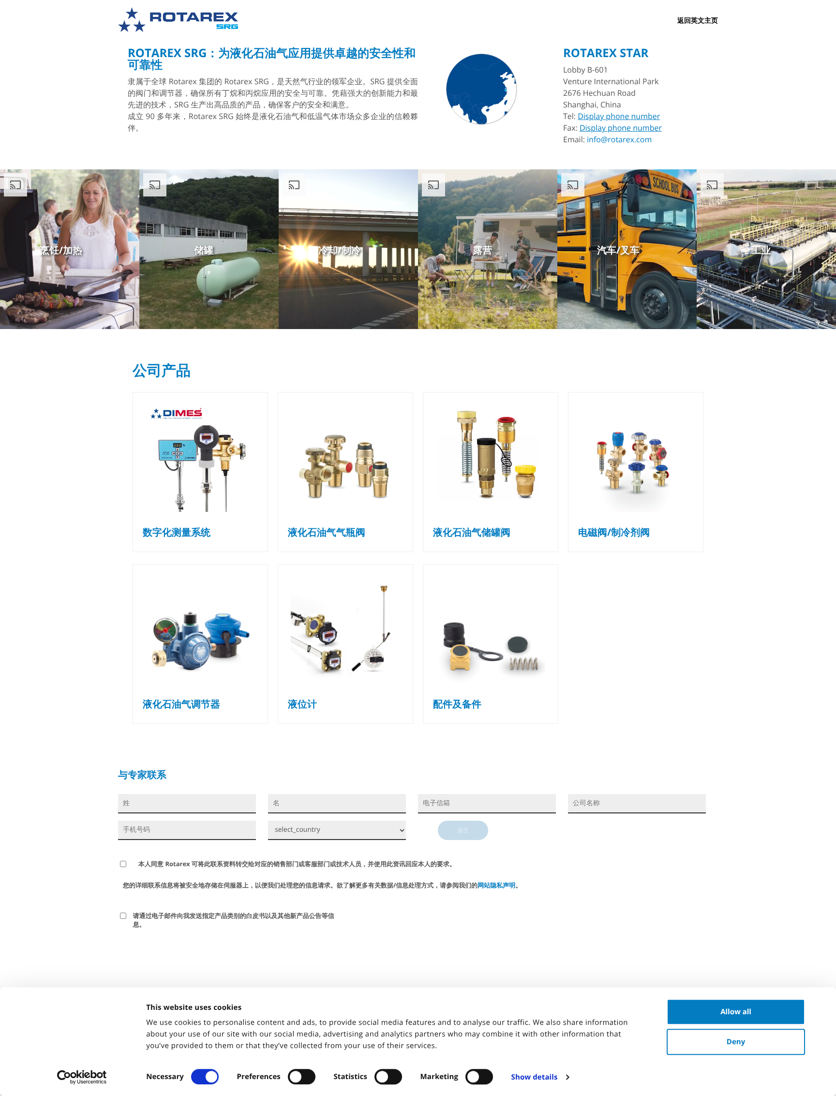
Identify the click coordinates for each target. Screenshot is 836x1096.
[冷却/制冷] (366, 326)
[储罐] (227, 326)
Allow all (735, 1012)
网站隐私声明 (496, 885)
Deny (736, 1042)
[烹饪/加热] (88, 326)
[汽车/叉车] (645, 326)
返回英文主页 (697, 20)
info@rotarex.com (619, 139)
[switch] (301, 1076)
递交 (463, 830)
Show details (534, 1077)
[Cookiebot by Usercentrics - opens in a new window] (82, 1077)
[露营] (506, 326)
